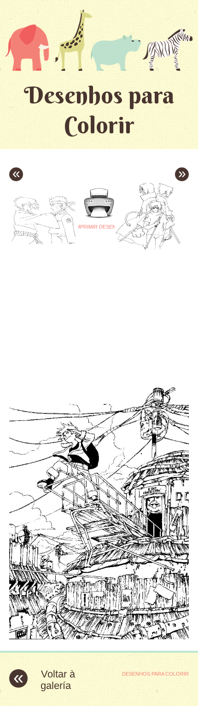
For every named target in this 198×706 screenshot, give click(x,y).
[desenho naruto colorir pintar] (99, 637)
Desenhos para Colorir (99, 110)
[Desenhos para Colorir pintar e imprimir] (99, 40)
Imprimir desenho (99, 227)
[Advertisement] (86, 308)
